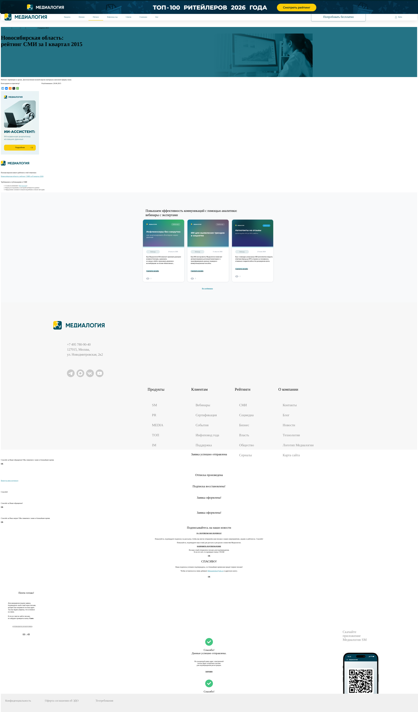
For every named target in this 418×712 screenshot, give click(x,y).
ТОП (155, 435)
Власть (244, 435)
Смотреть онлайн (152, 271)
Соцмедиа (246, 415)
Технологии (291, 435)
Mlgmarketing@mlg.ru (215, 571)
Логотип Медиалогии (298, 445)
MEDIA (157, 425)
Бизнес (244, 425)
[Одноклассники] (10, 88)
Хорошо (209, 671)
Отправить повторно (22, 627)
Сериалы (245, 455)
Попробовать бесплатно (338, 16)
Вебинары (203, 405)
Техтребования (104, 700)
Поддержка (204, 445)
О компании (143, 17)
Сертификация (206, 415)
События (128, 17)
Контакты (290, 405)
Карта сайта (291, 455)
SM (154, 405)
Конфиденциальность (18, 700)
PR (154, 415)
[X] (14, 88)
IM (154, 445)
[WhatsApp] (17, 88)
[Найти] (295, 17)
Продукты (67, 17)
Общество (246, 445)
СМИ (243, 405)
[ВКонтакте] (6, 88)
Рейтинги (96, 17)
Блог (156, 17)
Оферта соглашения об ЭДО (62, 700)
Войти (400, 17)
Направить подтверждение (209, 546)
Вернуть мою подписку (9, 481)
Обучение (82, 17)
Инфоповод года (112, 17)
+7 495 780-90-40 (79, 344)
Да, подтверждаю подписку (209, 533)
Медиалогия (23, 186)
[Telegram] (2, 88)
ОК (2, 464)
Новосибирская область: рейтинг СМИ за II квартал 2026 (22, 176)
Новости (289, 425)
